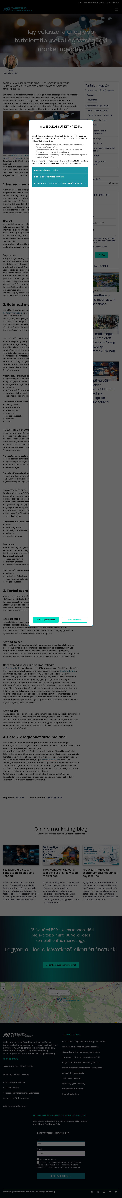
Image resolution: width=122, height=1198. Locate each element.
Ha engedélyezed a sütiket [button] (46, 170)
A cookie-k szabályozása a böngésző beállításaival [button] (58, 183)
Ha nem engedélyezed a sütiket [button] (49, 176)
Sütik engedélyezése (46, 619)
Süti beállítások (74, 619)
